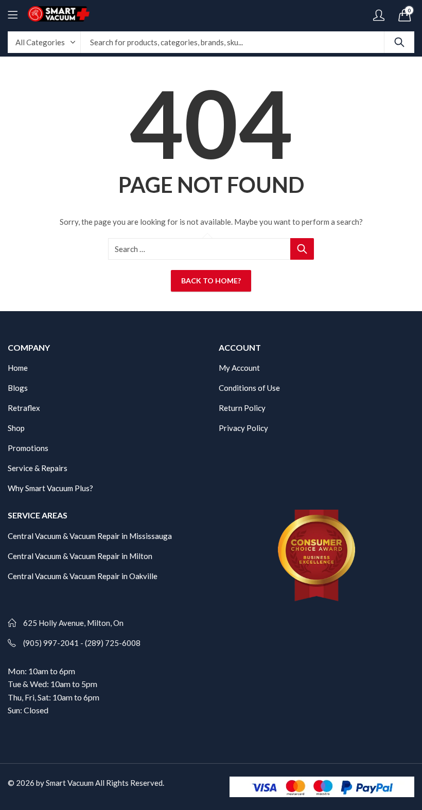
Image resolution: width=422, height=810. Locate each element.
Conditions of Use (249, 387)
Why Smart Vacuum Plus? (50, 488)
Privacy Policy (243, 428)
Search (399, 42)
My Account (239, 367)
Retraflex (24, 407)
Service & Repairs (37, 468)
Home (18, 367)
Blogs (18, 387)
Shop (16, 428)
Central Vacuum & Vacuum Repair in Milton (80, 556)
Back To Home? (211, 280)
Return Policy (242, 407)
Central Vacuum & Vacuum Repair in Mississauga (90, 536)
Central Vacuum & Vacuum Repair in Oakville (82, 576)
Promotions (28, 448)
